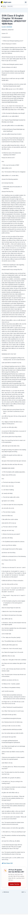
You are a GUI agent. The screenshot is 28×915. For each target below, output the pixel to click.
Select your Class (10, 6)
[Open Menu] (25, 2)
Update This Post (14, 884)
